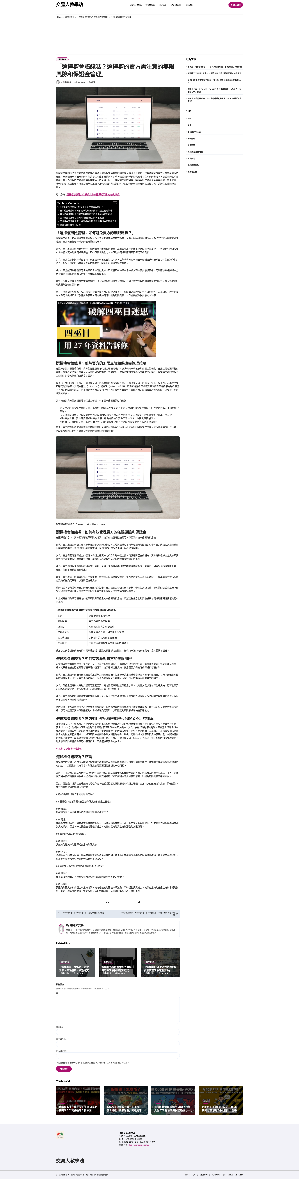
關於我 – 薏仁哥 (136, 5)
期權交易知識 (176, 5)
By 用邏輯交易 (66, 82)
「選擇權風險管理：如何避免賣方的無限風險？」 (82, 207)
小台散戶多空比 (194, 132)
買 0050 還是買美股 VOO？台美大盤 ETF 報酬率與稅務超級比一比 (215, 81)
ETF (189, 118)
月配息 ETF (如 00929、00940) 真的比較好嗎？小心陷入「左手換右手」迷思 (214, 90)
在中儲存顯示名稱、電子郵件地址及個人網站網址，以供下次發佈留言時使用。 (93, 1063)
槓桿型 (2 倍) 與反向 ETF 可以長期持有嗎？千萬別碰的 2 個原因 (215, 67)
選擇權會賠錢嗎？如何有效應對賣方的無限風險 (82, 218)
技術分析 (191, 138)
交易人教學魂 (69, 4)
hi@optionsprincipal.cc (139, 1145)
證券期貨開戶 (193, 165)
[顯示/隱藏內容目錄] (113, 203)
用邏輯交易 (77, 925)
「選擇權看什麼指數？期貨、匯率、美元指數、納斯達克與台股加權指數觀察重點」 (75, 970)
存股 (189, 125)
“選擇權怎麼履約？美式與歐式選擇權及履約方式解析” (93, 194)
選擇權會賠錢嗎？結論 (70, 225)
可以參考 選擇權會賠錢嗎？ (70, 748)
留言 (58, 993)
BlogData (89, 1175)
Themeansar (102, 1175)
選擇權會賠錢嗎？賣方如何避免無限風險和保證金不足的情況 (88, 221)
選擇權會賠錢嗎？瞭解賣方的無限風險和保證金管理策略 (86, 210)
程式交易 (191, 158)
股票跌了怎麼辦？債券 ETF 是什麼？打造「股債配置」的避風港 (214, 73)
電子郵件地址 (62, 1039)
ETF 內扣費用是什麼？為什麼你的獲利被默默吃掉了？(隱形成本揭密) (215, 99)
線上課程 (189, 5)
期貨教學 (191, 145)
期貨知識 (162, 5)
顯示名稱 (60, 1027)
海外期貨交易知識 (195, 152)
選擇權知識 (150, 5)
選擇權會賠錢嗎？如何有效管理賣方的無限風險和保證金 (86, 214)
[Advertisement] (149, 36)
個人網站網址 (61, 1051)
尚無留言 (92, 82)
